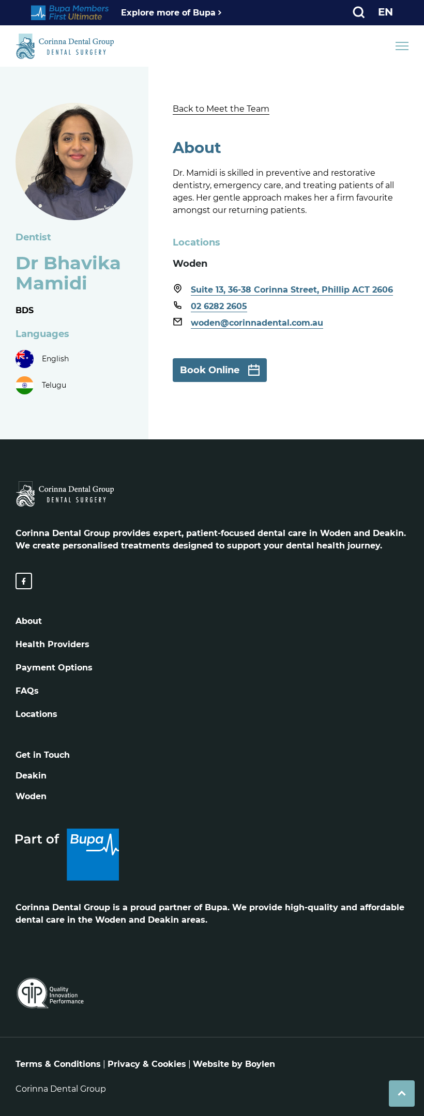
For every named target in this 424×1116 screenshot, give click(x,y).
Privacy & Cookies (147, 1064)
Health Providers (52, 644)
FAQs (27, 691)
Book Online (209, 370)
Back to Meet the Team (221, 109)
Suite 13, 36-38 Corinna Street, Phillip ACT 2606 (292, 290)
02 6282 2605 (219, 306)
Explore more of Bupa (168, 13)
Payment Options (54, 667)
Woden (31, 796)
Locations (36, 714)
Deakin (31, 776)
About (29, 621)
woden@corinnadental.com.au (257, 323)
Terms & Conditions (58, 1064)
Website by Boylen (234, 1064)
